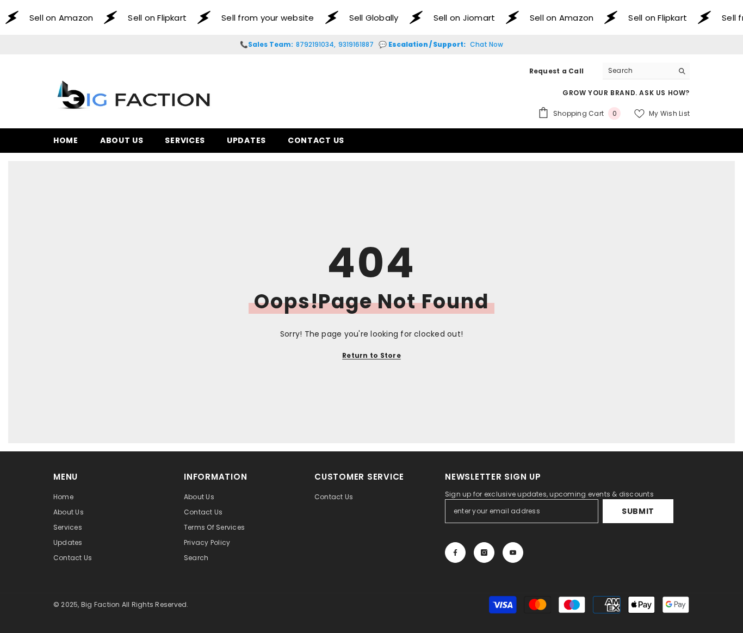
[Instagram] (484, 552)
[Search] (646, 71)
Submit (638, 511)
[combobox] (638, 71)
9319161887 (356, 44)
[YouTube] (513, 552)
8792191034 (315, 44)
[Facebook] (455, 552)
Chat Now (486, 44)
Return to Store (371, 355)
